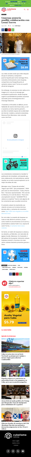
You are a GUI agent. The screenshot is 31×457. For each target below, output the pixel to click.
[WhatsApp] (12, 29)
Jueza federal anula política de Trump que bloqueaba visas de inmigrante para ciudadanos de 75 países (15, 402)
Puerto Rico (12, 269)
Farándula (4, 14)
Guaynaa (26, 267)
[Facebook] (2, 29)
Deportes (4, 351)
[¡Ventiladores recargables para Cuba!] (15, 261)
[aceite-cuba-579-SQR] (15, 326)
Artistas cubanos (12, 265)
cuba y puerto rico (6, 267)
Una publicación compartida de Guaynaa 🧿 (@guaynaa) (16, 156)
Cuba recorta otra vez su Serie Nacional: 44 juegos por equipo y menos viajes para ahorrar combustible (13, 357)
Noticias (3, 376)
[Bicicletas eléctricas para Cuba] (15, 164)
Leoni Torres (5, 269)
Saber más (18, 5)
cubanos (14, 267)
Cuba (19, 265)
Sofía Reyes (17, 25)
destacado (20, 267)
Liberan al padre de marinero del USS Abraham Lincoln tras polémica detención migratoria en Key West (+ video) (15, 426)
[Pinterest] (9, 29)
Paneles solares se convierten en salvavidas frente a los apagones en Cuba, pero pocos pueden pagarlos (14, 380)
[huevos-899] (15, 70)
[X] (6, 29)
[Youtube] (23, 451)
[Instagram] (13, 451)
